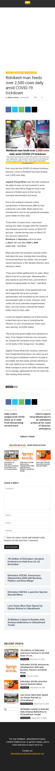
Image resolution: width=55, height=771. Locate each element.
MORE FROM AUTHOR (36, 445)
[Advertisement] (27, 36)
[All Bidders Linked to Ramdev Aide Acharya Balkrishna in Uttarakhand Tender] (11, 713)
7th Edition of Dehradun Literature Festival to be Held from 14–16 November (11, 465)
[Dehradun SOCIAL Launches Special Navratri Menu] (43, 455)
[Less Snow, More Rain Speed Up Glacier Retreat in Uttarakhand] (11, 699)
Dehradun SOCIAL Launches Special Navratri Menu (43, 464)
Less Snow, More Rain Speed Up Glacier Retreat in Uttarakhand (34, 698)
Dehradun (19, 73)
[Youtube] (33, 759)
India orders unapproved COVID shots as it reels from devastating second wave (14, 419)
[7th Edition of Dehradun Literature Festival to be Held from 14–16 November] (11, 455)
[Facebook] (22, 759)
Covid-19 (10, 73)
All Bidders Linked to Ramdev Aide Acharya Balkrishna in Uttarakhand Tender (34, 712)
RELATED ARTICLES (17, 445)
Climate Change (26, 704)
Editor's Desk (13, 97)
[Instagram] (28, 759)
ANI (15, 387)
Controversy (25, 718)
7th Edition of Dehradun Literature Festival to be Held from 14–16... (34, 653)
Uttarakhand (31, 73)
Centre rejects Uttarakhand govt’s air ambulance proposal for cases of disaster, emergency (40, 421)
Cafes (23, 676)
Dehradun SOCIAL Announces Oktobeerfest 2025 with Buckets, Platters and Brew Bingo (27, 466)
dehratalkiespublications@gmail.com (27, 753)
